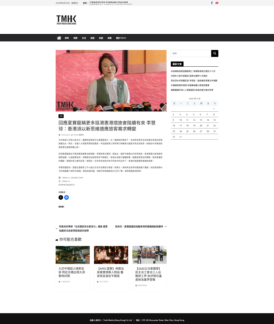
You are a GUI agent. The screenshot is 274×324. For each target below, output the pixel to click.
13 (201, 120)
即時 (67, 38)
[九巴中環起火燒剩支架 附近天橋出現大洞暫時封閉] (73, 248)
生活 (84, 38)
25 (187, 131)
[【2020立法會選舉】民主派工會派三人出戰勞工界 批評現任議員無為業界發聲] (149, 248)
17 (181, 125)
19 (194, 125)
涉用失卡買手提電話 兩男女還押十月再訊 (189, 75)
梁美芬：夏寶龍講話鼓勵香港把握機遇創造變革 (139, 226)
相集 (110, 38)
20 (201, 125)
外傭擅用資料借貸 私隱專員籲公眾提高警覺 (108, 3)
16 (174, 125)
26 (194, 131)
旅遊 (92, 38)
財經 (101, 38)
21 (208, 125)
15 (214, 120)
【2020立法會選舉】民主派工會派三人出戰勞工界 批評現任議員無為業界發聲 (148, 274)
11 (187, 120)
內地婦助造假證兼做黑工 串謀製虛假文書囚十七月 (193, 71)
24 (181, 131)
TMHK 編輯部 (78, 135)
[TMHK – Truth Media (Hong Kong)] (59, 38)
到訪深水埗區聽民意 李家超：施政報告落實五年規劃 (194, 80)
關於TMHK (121, 38)
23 (174, 131)
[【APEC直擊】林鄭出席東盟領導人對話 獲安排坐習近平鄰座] (111, 248)
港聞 (75, 38)
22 (214, 125)
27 (201, 131)
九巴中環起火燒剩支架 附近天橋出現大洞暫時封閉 (72, 272)
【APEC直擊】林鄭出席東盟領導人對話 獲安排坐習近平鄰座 (110, 272)
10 (181, 120)
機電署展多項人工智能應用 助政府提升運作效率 (192, 90)
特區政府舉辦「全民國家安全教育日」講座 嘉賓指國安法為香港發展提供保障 (83, 228)
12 (194, 120)
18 (187, 125)
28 (208, 131)
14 (208, 120)
